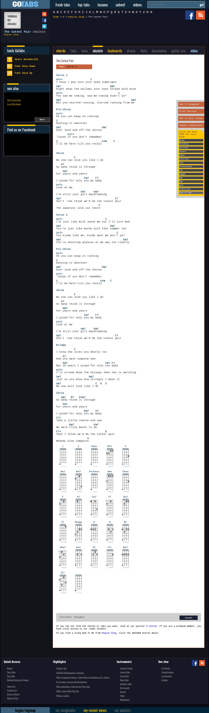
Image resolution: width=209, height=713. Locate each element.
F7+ (58, 431)
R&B (180, 182)
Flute (122, 695)
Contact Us (12, 690)
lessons (102, 5)
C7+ (58, 417)
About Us (11, 686)
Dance (181, 155)
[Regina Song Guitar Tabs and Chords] (11, 19)
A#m (104, 141)
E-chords (151, 626)
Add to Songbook (189, 104)
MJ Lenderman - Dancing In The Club (73, 686)
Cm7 (86, 178)
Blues (181, 140)
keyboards (115, 51)
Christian (183, 148)
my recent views (95, 710)
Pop (180, 170)
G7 (97, 411)
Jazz (181, 163)
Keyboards (124, 688)
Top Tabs (11, 676)
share (38, 20)
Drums (123, 691)
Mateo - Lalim (62, 695)
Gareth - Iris (61, 668)
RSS (200, 15)
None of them (185, 193)
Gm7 (58, 198)
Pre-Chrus (63, 109)
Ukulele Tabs (126, 684)
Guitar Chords (126, 668)
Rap (180, 178)
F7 (97, 178)
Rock (181, 185)
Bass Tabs (124, 680)
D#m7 (82, 397)
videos (137, 5)
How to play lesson (191, 118)
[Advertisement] (129, 32)
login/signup (25, 710)
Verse (60, 75)
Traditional (184, 189)
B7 (72, 397)
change (110, 466)
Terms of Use (12, 698)
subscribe (38, 14)
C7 (116, 198)
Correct (188, 617)
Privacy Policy (13, 694)
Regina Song (11, 34)
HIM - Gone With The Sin (67, 691)
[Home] (25, 4)
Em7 (65, 404)
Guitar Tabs (125, 672)
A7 (62, 164)
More (42, 119)
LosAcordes (166, 676)
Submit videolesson (191, 125)
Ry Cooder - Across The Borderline (71, 682)
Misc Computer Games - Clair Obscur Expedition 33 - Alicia (82, 677)
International (185, 167)
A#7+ (59, 79)
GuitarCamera (167, 672)
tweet (38, 26)
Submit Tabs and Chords (18, 680)
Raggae (182, 174)
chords (60, 51)
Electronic (184, 159)
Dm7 (112, 86)
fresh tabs (62, 5)
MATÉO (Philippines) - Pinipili (70, 673)
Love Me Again (14, 104)
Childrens (183, 144)
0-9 (149, 12)
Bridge (61, 345)
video (194, 51)
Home (56, 17)
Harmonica (125, 699)
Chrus (60, 153)
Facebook (189, 15)
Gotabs (164, 680)
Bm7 (71, 424)
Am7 (58, 86)
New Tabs (11, 672)
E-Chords (165, 668)
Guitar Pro (124, 676)
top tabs (84, 5)
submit (120, 5)
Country (182, 152)
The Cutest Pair (14, 100)
